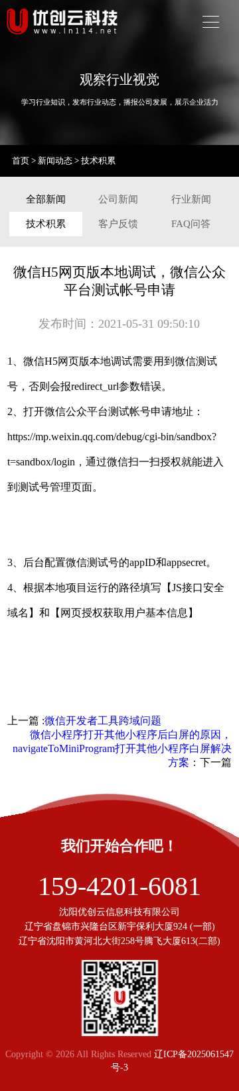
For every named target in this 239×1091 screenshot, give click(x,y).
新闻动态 (55, 161)
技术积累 (98, 161)
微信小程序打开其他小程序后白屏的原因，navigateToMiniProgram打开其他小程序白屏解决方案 (122, 748)
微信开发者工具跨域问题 (102, 720)
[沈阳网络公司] (63, 39)
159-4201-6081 (119, 886)
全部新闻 (46, 199)
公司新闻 (118, 199)
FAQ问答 (190, 223)
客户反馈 (118, 223)
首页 (20, 161)
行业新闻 (191, 199)
